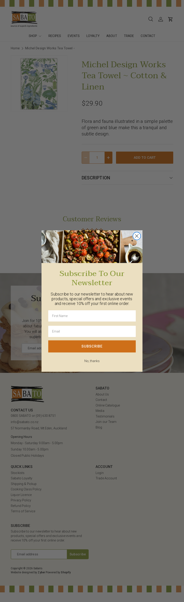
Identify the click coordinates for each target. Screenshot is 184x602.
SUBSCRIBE (92, 346)
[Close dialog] (137, 236)
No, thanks (92, 361)
